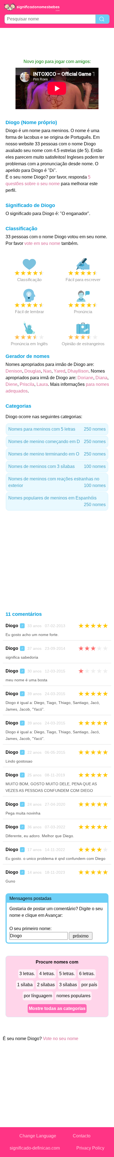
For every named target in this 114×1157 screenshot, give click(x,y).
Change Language (37, 1136)
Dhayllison (78, 371)
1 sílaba (25, 984)
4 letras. (47, 973)
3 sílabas (68, 984)
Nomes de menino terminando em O (57, 454)
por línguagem (38, 995)
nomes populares (73, 995)
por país (89, 984)
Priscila (27, 384)
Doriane (85, 377)
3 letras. (27, 973)
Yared (59, 371)
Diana (101, 377)
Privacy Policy (90, 1148)
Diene (11, 384)
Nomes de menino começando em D (57, 441)
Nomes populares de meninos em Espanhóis (57, 501)
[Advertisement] (57, 43)
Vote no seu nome (60, 1038)
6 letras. (87, 973)
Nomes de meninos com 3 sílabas (57, 466)
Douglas (32, 371)
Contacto (81, 1136)
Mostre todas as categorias (57, 1008)
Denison (14, 371)
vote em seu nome (42, 243)
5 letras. (67, 973)
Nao (47, 371)
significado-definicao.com (35, 1148)
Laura (42, 384)
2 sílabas (46, 984)
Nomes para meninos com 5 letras (57, 429)
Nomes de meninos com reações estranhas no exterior (57, 482)
